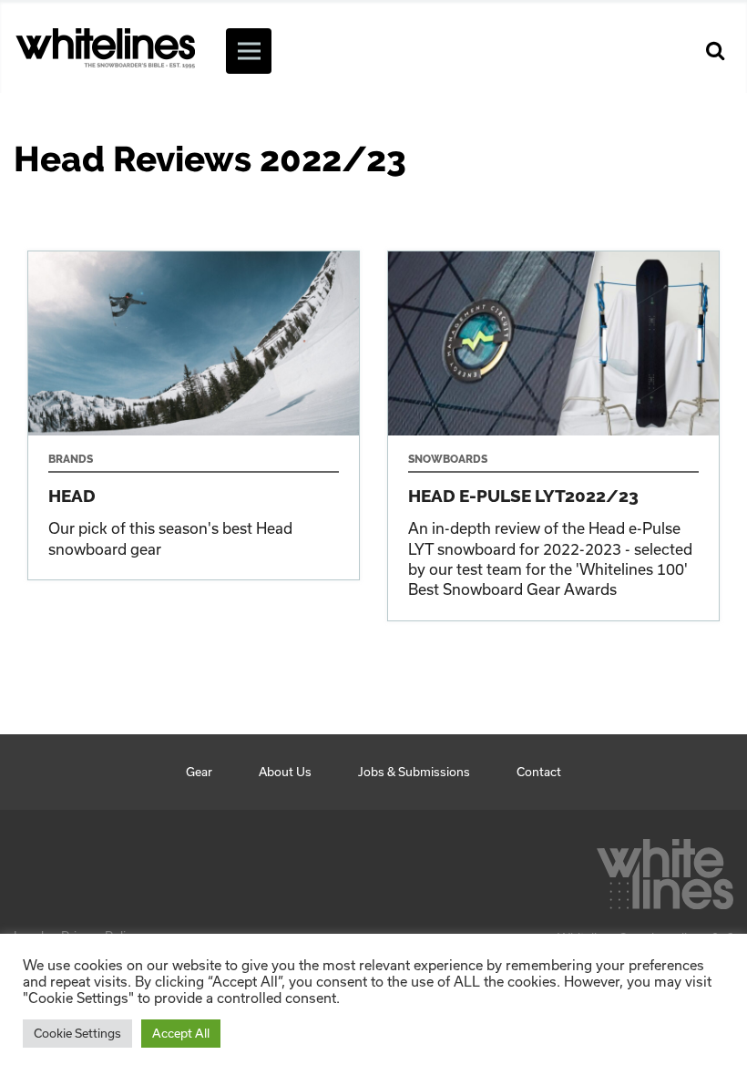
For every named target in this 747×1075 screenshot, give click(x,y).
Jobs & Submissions (414, 771)
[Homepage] (665, 869)
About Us (285, 771)
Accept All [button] (181, 1033)
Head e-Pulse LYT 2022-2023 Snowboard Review (553, 435)
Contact (539, 771)
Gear (199, 771)
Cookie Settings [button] (77, 1033)
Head (193, 415)
